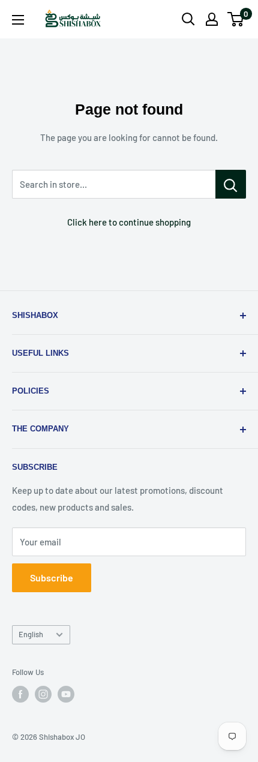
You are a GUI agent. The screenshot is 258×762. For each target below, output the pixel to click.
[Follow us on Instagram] (43, 694)
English (31, 634)
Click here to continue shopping (129, 222)
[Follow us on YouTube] (66, 694)
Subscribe (51, 577)
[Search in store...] (230, 184)
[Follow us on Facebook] (20, 694)
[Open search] (188, 19)
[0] (236, 19)
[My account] (212, 19)
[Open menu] (18, 20)
